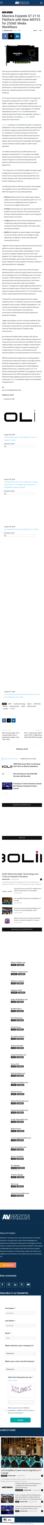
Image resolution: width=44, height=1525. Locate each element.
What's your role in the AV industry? (19, 1361)
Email (7, 1333)
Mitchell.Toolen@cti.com (19, 1101)
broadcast (25, 117)
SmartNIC (5, 708)
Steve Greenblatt (17, 1156)
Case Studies (19, 1490)
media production (14, 706)
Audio (17, 1501)
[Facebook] (5, 36)
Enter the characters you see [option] (20, 1377)
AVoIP (3, 9)
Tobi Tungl (14, 1184)
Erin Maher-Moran (17, 1036)
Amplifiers (4, 1475)
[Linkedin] (17, 36)
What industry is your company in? (19, 1345)
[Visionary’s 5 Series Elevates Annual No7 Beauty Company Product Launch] (7, 786)
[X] (11, 36)
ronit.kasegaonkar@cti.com (21, 1138)
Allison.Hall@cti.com (18, 963)
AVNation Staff (8, 30)
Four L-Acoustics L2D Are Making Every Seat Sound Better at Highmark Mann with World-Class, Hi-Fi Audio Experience (28, 1497)
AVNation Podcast (17, 981)
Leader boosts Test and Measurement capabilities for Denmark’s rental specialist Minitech (28, 1485)
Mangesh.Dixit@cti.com (19, 1082)
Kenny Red (15, 1064)
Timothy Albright (17, 1175)
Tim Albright (15, 1166)
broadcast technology (19, 704)
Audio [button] (15, 1380)
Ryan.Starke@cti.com (18, 1147)
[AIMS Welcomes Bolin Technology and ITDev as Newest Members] (7, 766)
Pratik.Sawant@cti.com (19, 1119)
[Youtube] (28, 1285)
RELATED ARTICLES (11, 759)
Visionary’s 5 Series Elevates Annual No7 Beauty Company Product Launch (27, 786)
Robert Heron (16, 1129)
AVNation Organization (19, 972)
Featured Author (17, 1046)
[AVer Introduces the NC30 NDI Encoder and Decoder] (7, 776)
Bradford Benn (16, 1009)
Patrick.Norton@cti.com (19, 1110)
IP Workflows (37, 704)
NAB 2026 (9, 12)
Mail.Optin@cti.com (18, 1073)
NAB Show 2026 (31, 706)
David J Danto (16, 1027)
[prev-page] (3, 793)
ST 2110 (12, 708)
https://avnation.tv (15, 1169)
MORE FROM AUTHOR (28, 759)
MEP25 (23, 706)
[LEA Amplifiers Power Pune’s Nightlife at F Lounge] (7, 901)
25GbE (9, 704)
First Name (9, 1308)
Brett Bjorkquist (17, 1018)
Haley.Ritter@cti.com (18, 1055)
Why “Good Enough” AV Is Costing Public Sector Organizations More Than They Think (10, 736)
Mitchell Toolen (16, 1092)
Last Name (9, 1321)
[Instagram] (9, 1285)
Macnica (5, 125)
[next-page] (6, 793)
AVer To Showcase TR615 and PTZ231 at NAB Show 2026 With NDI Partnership (33, 735)
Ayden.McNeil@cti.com (19, 999)
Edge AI (29, 704)
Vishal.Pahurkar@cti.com (20, 1193)
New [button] (9, 1380)
